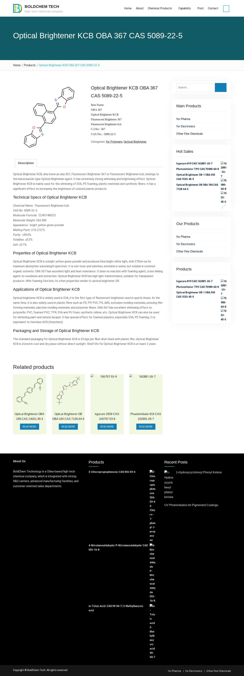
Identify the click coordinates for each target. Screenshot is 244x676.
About (140, 8)
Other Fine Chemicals (189, 133)
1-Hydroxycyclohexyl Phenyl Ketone (199, 472)
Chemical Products (160, 8)
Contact (213, 8)
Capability (184, 8)
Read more (29, 426)
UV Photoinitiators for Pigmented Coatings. (191, 505)
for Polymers (114, 141)
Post (200, 8)
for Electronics (185, 126)
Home (128, 8)
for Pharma (183, 119)
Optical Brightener (135, 141)
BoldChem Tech (42, 6)
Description (26, 163)
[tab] (26, 163)
